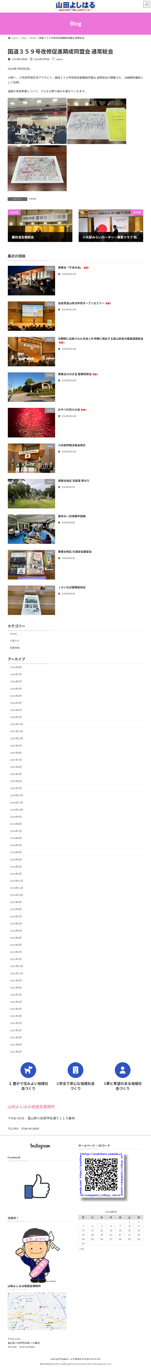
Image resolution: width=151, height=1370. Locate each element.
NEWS (32, 198)
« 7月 (81, 1249)
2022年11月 (16, 973)
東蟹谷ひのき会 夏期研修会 (78, 374)
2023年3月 (16, 944)
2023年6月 (16, 923)
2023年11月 (16, 887)
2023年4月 (16, 937)
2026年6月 (16, 681)
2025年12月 (16, 724)
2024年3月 (16, 859)
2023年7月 (16, 916)
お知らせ (14, 640)
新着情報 (14, 647)
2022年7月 (16, 994)
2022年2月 (16, 1023)
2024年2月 (16, 866)
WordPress (56, 1364)
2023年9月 (16, 902)
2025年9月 (16, 745)
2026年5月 (16, 688)
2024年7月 (16, 831)
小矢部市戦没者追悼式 (72, 445)
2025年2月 (16, 781)
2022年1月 (16, 1030)
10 (83, 1230)
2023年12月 (16, 880)
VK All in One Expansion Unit (98, 1364)
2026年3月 (16, 702)
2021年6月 (16, 1051)
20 (111, 1234)
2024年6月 (16, 838)
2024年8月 (16, 823)
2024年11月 (16, 802)
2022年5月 (16, 1009)
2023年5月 (16, 930)
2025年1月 (16, 788)
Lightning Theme (75, 1364)
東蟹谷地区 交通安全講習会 (75, 551)
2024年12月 (16, 795)
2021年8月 (16, 1044)
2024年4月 (16, 852)
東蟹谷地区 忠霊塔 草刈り (73, 480)
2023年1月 (16, 959)
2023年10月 (16, 895)
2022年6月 (16, 1001)
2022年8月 (16, 987)
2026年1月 (16, 717)
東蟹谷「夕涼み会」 (73, 267)
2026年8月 (16, 667)
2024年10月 (16, 809)
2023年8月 (16, 909)
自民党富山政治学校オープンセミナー (84, 303)
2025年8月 (16, 752)
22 (129, 1234)
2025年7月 (16, 759)
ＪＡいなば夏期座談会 (72, 587)
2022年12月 (16, 966)
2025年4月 (16, 766)
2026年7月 (16, 674)
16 (138, 1230)
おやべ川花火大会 (72, 409)
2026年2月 (16, 710)
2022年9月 (16, 980)
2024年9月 (16, 816)
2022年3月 (16, 1016)
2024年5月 (16, 845)
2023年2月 (16, 952)
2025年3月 (16, 774)
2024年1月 (16, 873)
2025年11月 (16, 731)
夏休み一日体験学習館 (72, 516)
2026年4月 (16, 695)
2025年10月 (16, 738)
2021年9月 (16, 1037)
